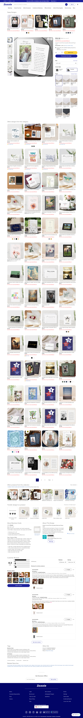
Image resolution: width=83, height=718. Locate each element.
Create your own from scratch (37, 534)
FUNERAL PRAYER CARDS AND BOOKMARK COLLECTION (19, 486)
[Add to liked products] (51, 39)
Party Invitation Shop (69, 45)
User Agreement (43, 716)
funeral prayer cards (27, 665)
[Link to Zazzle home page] (8, 4)
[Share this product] (48, 39)
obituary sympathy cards (37, 666)
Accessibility (58, 716)
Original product (39, 588)
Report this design (70, 533)
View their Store (50, 539)
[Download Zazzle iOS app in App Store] (46, 712)
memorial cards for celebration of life (50, 665)
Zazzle (5, 1)
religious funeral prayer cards (36, 665)
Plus (14, 1)
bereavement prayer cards (19, 666)
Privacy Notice (49, 716)
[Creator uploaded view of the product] (33, 57)
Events (10, 1)
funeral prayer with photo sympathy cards (15, 665)
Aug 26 (58, 48)
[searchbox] (40, 4)
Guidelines (54, 716)
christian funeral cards (28, 666)
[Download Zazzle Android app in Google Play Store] (54, 712)
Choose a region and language (40, 704)
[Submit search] (66, 4)
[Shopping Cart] (77, 4)
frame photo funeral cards (47, 666)
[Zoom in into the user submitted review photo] (10, 574)
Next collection (74, 484)
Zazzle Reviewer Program (37, 599)
